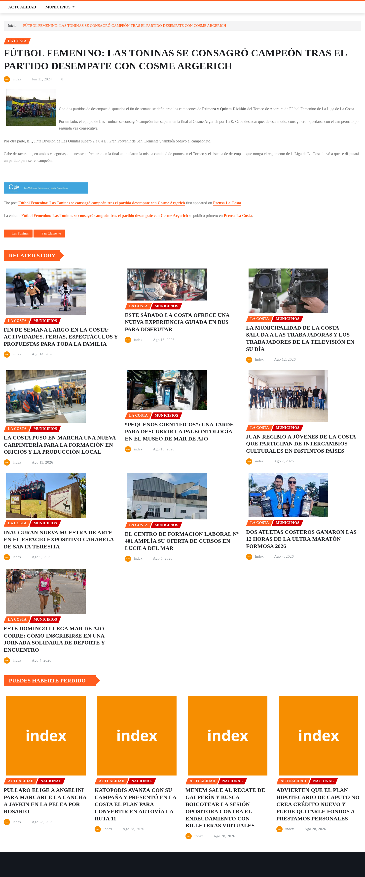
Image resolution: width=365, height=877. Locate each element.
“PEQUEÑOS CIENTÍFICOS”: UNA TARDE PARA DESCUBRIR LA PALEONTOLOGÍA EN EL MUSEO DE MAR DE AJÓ (179, 431)
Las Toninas (20, 233)
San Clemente (51, 233)
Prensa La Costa (227, 203)
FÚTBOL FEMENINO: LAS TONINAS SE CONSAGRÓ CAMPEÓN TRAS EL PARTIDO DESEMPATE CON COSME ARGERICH (124, 26)
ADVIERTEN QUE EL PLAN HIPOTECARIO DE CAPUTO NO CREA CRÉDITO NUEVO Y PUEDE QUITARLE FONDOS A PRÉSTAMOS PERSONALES (318, 804)
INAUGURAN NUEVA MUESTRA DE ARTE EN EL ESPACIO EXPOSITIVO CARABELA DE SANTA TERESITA (59, 539)
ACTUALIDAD (22, 7)
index (17, 79)
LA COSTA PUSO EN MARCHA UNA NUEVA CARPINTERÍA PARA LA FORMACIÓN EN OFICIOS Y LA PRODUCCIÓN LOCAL (60, 445)
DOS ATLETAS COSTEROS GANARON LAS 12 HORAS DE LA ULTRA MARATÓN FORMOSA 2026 (301, 539)
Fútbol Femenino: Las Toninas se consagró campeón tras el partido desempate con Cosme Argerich (101, 203)
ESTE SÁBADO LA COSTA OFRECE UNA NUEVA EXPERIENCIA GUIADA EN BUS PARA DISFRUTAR (177, 322)
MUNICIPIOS (58, 7)
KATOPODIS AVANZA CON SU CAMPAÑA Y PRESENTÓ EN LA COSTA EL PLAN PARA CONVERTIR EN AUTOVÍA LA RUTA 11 (136, 804)
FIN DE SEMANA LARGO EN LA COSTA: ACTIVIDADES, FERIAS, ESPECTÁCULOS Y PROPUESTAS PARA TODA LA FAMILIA (61, 337)
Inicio (12, 26)
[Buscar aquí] (359, 7)
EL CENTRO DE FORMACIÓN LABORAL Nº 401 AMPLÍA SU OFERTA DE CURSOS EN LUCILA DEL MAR (182, 541)
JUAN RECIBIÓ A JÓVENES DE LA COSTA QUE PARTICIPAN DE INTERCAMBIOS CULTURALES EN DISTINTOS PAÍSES (301, 444)
